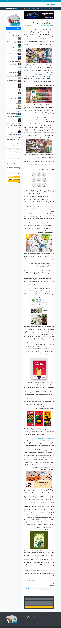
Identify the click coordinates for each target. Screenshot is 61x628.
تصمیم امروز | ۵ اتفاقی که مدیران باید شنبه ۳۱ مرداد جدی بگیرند (13, 170)
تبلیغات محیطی (47, 428)
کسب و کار (46, 8)
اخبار (49, 8)
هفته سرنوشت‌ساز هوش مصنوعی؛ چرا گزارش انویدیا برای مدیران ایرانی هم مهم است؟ (13, 156)
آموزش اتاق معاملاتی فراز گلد (17, 177)
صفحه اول (53, 8)
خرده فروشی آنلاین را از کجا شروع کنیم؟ (43, 167)
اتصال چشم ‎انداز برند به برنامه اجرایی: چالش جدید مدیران (13, 163)
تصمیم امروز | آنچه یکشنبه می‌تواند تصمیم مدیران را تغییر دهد (13, 140)
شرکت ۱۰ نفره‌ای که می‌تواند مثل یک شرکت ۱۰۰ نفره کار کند (14, 147)
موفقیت (44, 123)
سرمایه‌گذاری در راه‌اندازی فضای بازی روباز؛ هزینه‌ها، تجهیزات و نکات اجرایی (14, 159)
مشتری (53, 218)
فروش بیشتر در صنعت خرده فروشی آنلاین (43, 276)
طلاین (19, 182)
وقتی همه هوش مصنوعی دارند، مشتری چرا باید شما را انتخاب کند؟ (14, 150)
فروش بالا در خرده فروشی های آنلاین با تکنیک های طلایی (41, 438)
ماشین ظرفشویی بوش (10, 177)
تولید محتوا (26, 348)
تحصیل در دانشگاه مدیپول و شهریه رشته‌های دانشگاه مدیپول (14, 165)
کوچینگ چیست (14, 176)
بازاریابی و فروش (52, 585)
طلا (9, 30)
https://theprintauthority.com (29, 580)
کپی (38, 588)
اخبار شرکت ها (33, 8)
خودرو (17, 32)
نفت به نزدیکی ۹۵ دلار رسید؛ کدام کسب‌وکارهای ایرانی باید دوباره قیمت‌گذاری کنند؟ (13, 168)
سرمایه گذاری (38, 255)
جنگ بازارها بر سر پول (17, 143)
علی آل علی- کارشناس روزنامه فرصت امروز (46, 25)
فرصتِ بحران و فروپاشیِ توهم (16, 145)
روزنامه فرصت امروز (49, 64)
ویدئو (36, 617)
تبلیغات (25, 431)
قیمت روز (23, 8)
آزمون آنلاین (18, 176)
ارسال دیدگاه (39, 607)
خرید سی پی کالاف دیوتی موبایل (16, 179)
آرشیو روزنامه (28, 8)
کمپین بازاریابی (44, 119)
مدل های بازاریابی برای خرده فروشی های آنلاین (42, 74)
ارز (17, 30)
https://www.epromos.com (29, 578)
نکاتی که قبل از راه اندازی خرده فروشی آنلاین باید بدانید (41, 568)
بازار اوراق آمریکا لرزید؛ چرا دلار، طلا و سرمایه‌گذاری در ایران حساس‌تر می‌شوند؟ (13, 152)
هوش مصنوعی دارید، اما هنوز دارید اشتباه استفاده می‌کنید (13, 154)
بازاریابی (42, 8)
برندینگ (38, 8)
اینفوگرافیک (35, 618)
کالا (9, 32)
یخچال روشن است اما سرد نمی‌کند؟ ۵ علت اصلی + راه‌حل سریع (13, 161)
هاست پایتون (10, 179)
